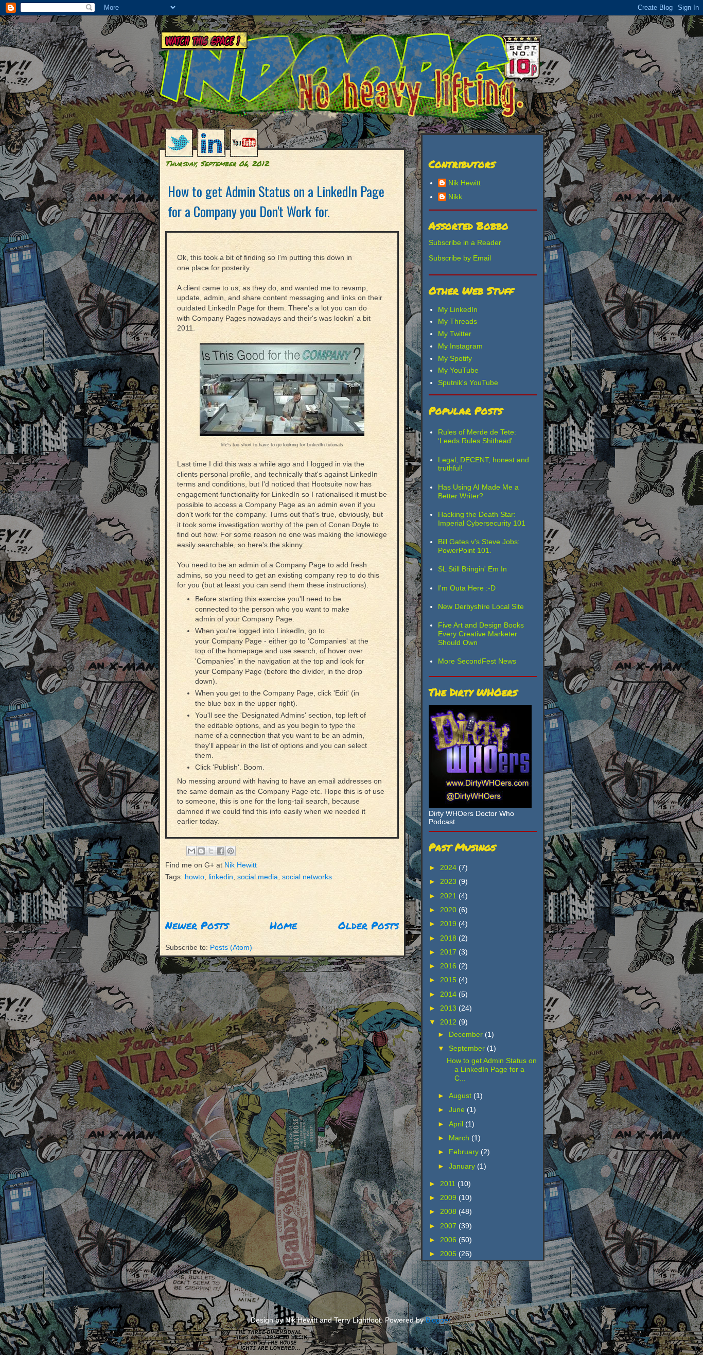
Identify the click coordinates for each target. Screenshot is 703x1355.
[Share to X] (211, 851)
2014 (449, 994)
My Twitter (454, 333)
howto (194, 877)
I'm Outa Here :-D (467, 588)
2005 (449, 1253)
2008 (449, 1211)
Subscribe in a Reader (465, 242)
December (467, 1034)
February (465, 1152)
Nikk (455, 197)
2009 (449, 1197)
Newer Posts (197, 925)
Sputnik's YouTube (468, 382)
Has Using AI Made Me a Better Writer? (478, 491)
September (468, 1048)
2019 (449, 923)
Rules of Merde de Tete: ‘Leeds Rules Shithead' (477, 436)
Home (283, 925)
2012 (449, 1022)
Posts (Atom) (231, 947)
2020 (449, 910)
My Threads (457, 321)
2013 (449, 1008)
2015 (449, 980)
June (458, 1109)
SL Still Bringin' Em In (472, 569)
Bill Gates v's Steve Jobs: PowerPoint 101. (479, 545)
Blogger (438, 1320)
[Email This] (191, 851)
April (457, 1124)
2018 (449, 938)
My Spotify (455, 358)
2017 (449, 952)
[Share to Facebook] (221, 851)
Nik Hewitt (239, 865)
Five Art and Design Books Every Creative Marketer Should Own (481, 634)
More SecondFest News (477, 661)
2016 (449, 966)
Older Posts (368, 925)
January (463, 1166)
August (461, 1095)
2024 (449, 867)
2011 (449, 1183)
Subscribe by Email (460, 258)
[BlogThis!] (201, 851)
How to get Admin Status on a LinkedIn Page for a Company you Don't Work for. (276, 201)
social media (257, 877)
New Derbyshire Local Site (481, 606)
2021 (449, 896)
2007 (449, 1226)
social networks (307, 877)
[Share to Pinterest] (230, 851)
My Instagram (460, 346)
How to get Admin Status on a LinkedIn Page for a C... (492, 1069)
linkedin (220, 877)
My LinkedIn (458, 309)
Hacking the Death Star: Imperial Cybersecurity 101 (481, 518)
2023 (449, 881)
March (460, 1138)
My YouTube (458, 370)
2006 (449, 1240)
